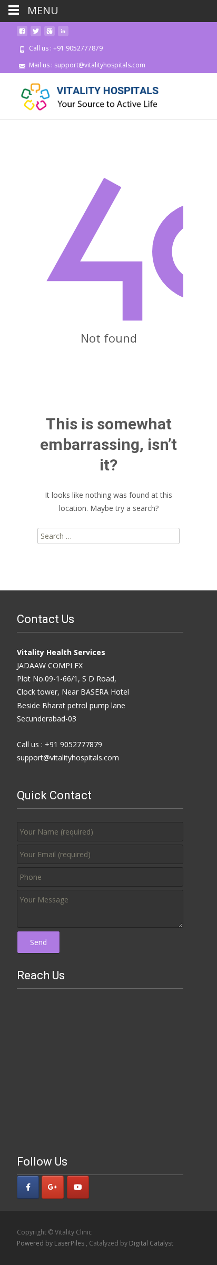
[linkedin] (63, 35)
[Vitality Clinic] (82, 94)
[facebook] (22, 35)
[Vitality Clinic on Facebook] (28, 1187)
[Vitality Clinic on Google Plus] (53, 1187)
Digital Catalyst (151, 1243)
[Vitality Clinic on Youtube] (78, 1187)
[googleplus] (49, 35)
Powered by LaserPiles (51, 1243)
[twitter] (36, 35)
